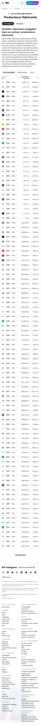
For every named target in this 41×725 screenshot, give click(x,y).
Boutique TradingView (28, 659)
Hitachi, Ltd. (14, 87)
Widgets (23, 699)
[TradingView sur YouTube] (12, 572)
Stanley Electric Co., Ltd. (14, 372)
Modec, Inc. (14, 279)
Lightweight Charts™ (27, 703)
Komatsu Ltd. (14, 110)
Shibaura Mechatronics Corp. (14, 476)
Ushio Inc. (14, 457)
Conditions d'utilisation (28, 671)
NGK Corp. (14, 190)
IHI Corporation (14, 148)
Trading (4, 694)
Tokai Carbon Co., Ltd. (14, 419)
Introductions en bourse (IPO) (9, 648)
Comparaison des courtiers (29, 623)
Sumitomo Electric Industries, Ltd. (14, 105)
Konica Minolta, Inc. (14, 447)
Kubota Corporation (14, 138)
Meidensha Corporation (14, 335)
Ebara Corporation (14, 166)
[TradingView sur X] (3, 572)
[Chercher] (22, 3)
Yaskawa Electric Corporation (14, 199)
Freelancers (5, 708)
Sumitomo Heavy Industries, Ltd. (14, 265)
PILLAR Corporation (14, 499)
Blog (22, 647)
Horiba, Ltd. (14, 223)
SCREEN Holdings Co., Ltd (14, 157)
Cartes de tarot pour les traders (28, 662)
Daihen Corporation (14, 461)
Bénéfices (5, 643)
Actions (4, 613)
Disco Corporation (14, 115)
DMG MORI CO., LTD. (14, 349)
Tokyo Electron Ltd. (14, 82)
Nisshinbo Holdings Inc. (14, 443)
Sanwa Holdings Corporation (14, 251)
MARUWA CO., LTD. (14, 283)
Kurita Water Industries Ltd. (14, 227)
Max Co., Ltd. (14, 424)
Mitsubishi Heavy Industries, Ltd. (14, 91)
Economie (5, 641)
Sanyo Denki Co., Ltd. (14, 536)
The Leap (24, 625)
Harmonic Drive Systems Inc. (14, 316)
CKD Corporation (14, 405)
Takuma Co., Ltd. (14, 522)
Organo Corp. (14, 302)
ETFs (3, 615)
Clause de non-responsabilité (26, 674)
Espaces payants (7, 711)
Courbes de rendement (9, 657)
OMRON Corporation (14, 194)
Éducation (5, 696)
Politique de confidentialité (29, 677)
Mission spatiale (26, 645)
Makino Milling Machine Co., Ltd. (14, 401)
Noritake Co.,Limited (14, 541)
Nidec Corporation (14, 143)
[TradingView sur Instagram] (17, 572)
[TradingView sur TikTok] (30, 572)
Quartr (5, 595)
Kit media (24, 654)
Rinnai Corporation (14, 344)
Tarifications (25, 609)
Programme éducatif (27, 721)
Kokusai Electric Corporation (14, 171)
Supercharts (6, 607)
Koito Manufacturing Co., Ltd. (14, 246)
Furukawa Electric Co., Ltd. (14, 152)
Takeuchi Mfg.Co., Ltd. (14, 410)
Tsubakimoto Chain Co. (14, 466)
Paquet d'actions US (27, 637)
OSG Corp (14, 433)
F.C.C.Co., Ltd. (14, 546)
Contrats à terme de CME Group (29, 632)
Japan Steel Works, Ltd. (14, 312)
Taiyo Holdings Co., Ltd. (14, 326)
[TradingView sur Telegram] (26, 572)
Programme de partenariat (29, 719)
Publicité (24, 715)
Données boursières (27, 611)
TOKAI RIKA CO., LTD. (14, 480)
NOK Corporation (14, 354)
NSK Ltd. (14, 330)
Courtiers (24, 621)
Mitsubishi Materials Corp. (14, 237)
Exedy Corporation (14, 518)
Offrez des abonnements (29, 613)
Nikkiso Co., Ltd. (14, 508)
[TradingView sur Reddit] (35, 572)
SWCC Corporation (14, 377)
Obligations (5, 617)
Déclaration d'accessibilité (29, 683)
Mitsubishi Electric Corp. (14, 96)
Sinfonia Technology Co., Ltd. (14, 429)
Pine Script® (6, 664)
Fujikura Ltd (14, 101)
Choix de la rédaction (8, 698)
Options (4, 659)
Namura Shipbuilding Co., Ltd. (14, 438)
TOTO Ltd (14, 213)
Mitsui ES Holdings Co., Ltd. (14, 358)
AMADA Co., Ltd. (14, 241)
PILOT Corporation (14, 485)
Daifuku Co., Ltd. (14, 162)
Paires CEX (5, 621)
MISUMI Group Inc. (14, 218)
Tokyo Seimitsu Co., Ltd (14, 260)
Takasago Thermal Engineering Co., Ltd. (14, 307)
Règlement (5, 686)
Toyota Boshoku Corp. (14, 387)
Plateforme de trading (28, 707)
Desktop (4, 672)
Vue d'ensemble (26, 619)
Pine (3, 625)
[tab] (8, 23)
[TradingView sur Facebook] (7, 572)
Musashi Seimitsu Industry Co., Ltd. (14, 532)
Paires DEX (5, 623)
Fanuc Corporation (14, 124)
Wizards (4, 706)
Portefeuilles (6, 655)
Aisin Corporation (14, 185)
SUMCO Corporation (14, 208)
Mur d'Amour (6, 680)
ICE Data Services (32, 581)
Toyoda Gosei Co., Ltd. (14, 297)
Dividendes (5, 646)
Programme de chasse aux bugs (29, 688)
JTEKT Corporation (14, 288)
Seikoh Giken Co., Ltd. (14, 494)
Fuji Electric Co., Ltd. (14, 176)
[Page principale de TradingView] (7, 3)
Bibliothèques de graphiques (30, 701)
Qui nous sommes (26, 643)
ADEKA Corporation (14, 368)
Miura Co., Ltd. (14, 415)
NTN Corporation (14, 527)
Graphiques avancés (27, 705)
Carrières (24, 651)
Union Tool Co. (14, 471)
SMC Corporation (14, 134)
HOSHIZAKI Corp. (14, 232)
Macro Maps (6, 662)
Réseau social (6, 678)
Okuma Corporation (14, 452)
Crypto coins (6, 619)
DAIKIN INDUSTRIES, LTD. (14, 119)
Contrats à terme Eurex (28, 635)
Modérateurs (6, 688)
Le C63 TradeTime (27, 665)
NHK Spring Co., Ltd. (14, 274)
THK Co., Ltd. (14, 255)
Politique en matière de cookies (28, 680)
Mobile (4, 670)
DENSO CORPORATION (14, 129)
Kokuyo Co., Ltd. (14, 396)
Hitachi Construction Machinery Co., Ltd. (14, 204)
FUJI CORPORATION (14, 269)
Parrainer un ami (7, 682)
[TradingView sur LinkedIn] (21, 572)
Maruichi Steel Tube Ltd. (14, 382)
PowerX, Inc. (14, 504)
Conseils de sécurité (27, 685)
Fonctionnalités (26, 607)
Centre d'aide (25, 649)
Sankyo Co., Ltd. (14, 391)
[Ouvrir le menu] (3, 3)
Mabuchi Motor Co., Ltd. (14, 363)
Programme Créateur (8, 684)
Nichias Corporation (14, 293)
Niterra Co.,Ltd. (14, 180)
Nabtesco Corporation (14, 321)
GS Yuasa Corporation (14, 340)
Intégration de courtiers (28, 717)
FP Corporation (14, 513)
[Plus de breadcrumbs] (11, 8)
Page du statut (26, 691)
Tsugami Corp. (14, 490)
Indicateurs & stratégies (9, 704)
